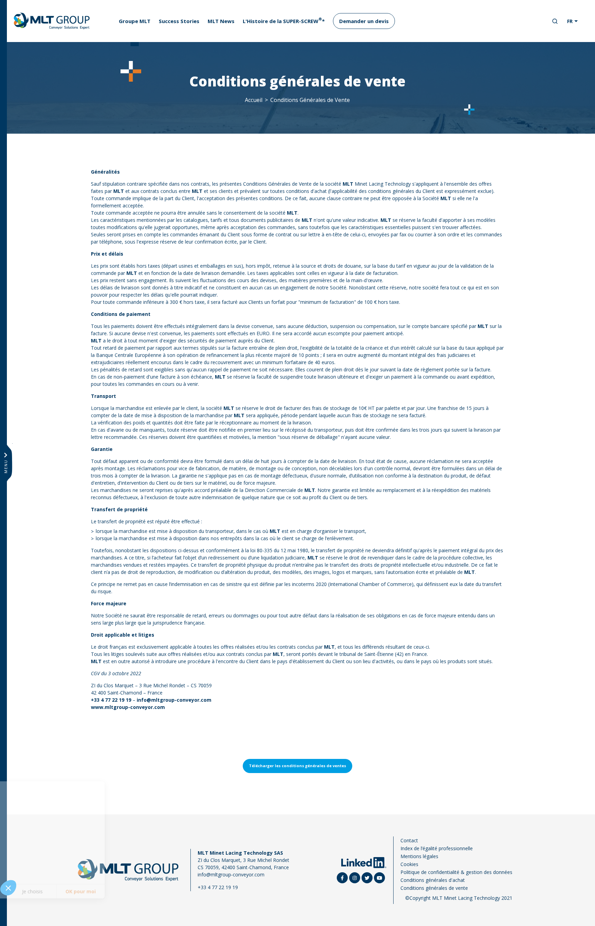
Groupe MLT (134, 21)
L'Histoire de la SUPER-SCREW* (284, 20)
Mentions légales (419, 856)
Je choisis (79, 891)
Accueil (253, 100)
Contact (409, 840)
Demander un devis (364, 21)
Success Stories (179, 21)
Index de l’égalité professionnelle (436, 848)
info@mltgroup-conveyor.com (231, 874)
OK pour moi (127, 891)
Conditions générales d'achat (432, 880)
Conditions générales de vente (434, 888)
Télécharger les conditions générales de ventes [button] (297, 765)
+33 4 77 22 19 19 (111, 700)
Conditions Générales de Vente (310, 100)
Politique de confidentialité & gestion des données (456, 872)
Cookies (409, 864)
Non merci (31, 891)
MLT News (221, 21)
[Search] (555, 21)
